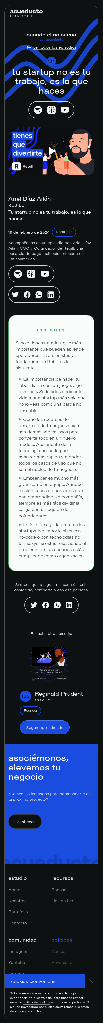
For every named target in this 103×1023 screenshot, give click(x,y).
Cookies (60, 951)
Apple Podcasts (51, 109)
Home (14, 889)
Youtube (65, 109)
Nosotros (17, 900)
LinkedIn (17, 973)
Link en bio (62, 900)
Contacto (17, 923)
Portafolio (18, 911)
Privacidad (62, 962)
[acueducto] (26, 11)
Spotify (38, 109)
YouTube (16, 962)
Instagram (18, 951)
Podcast (60, 889)
